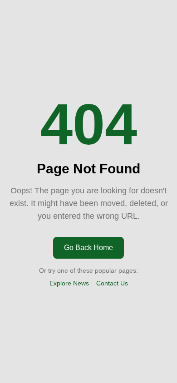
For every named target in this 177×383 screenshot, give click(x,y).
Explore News (69, 283)
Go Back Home (88, 247)
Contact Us (112, 283)
